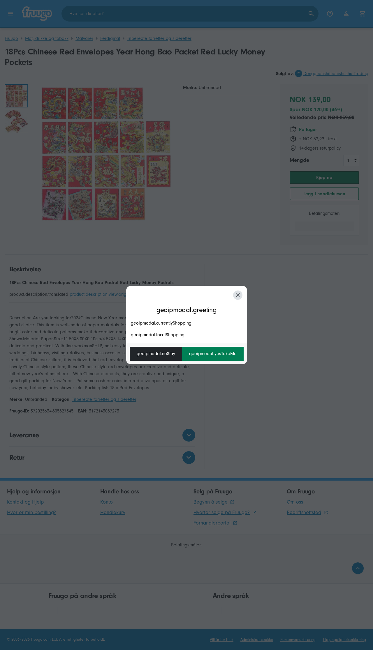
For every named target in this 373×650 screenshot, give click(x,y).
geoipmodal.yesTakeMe (213, 353)
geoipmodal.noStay (156, 353)
